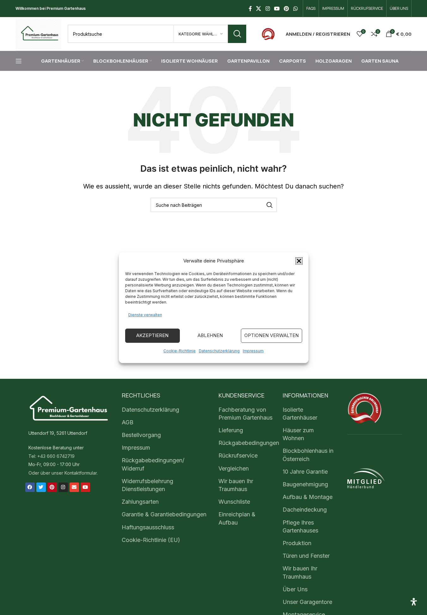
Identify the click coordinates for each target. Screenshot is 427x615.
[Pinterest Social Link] (286, 8)
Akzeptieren (152, 335)
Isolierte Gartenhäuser (300, 413)
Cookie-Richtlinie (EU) (151, 540)
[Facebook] (30, 487)
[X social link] (258, 8)
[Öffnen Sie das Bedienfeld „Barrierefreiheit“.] (414, 602)
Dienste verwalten (145, 314)
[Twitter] (41, 487)
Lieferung (230, 430)
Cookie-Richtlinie (179, 350)
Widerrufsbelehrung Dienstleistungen (147, 485)
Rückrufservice (238, 455)
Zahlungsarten (140, 501)
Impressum (253, 350)
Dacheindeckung (305, 509)
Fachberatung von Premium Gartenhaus (245, 413)
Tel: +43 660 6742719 (51, 456)
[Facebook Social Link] (250, 8)
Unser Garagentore (307, 602)
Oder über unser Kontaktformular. (63, 473)
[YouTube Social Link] (277, 8)
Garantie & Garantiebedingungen (164, 514)
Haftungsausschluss (148, 527)
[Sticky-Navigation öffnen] (18, 61)
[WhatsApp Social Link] (295, 8)
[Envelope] (74, 487)
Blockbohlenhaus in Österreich (308, 454)
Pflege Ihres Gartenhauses (300, 526)
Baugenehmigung (305, 484)
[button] (299, 261)
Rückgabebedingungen (248, 443)
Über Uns (295, 589)
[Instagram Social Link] (267, 8)
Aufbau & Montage (307, 497)
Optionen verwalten (271, 335)
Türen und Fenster (306, 555)
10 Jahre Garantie (305, 471)
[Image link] (268, 33)
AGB (127, 422)
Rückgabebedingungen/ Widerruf (153, 464)
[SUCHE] (237, 34)
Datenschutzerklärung (219, 350)
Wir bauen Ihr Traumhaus (235, 485)
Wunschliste (234, 501)
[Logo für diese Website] (38, 33)
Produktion (297, 543)
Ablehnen (210, 335)
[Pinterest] (52, 487)
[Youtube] (85, 487)
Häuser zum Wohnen (298, 434)
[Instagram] (63, 487)
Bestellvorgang (141, 435)
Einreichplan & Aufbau (236, 518)
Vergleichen (233, 468)
